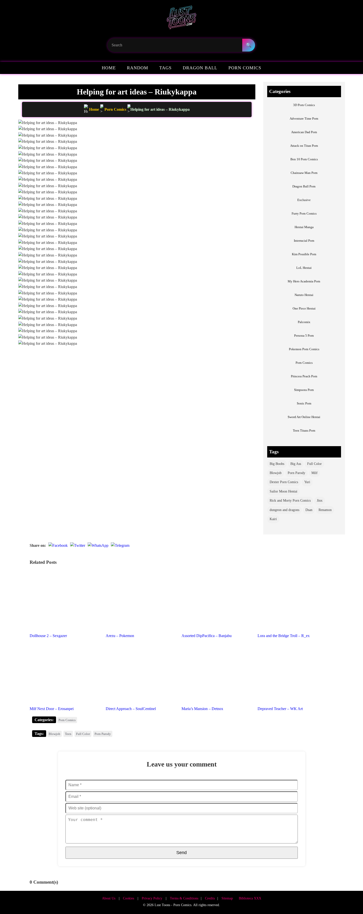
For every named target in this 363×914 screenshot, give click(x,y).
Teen (68, 734)
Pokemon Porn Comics (304, 349)
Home (109, 67)
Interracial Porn (304, 240)
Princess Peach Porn (304, 376)
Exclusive (304, 200)
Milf (314, 473)
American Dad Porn (304, 132)
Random (137, 67)
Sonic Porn (304, 403)
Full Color (314, 464)
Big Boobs (277, 464)
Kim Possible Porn (304, 254)
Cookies (128, 898)
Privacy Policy (152, 898)
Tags (165, 67)
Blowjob (276, 473)
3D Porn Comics (304, 105)
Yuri (307, 482)
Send (181, 852)
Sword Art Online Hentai (304, 417)
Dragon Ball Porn (304, 186)
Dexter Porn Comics (284, 482)
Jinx (320, 500)
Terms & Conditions (184, 898)
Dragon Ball (200, 67)
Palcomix (304, 322)
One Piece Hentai (304, 308)
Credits (210, 898)
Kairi (273, 519)
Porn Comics (244, 67)
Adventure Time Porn (304, 118)
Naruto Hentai (304, 295)
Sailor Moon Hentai (283, 491)
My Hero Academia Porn (304, 281)
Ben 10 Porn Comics (304, 159)
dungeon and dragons (284, 510)
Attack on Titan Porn (304, 145)
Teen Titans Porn (304, 430)
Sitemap (227, 898)
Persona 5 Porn (304, 335)
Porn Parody (296, 473)
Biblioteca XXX (250, 898)
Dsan (308, 510)
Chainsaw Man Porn (304, 173)
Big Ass (295, 464)
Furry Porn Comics (304, 213)
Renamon (325, 510)
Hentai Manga (304, 227)
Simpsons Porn (304, 390)
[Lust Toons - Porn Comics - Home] (181, 19)
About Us (108, 898)
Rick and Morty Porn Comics (290, 500)
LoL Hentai (304, 268)
